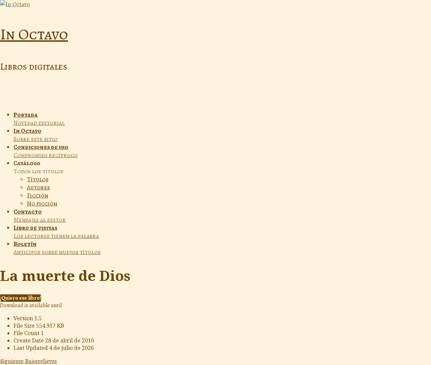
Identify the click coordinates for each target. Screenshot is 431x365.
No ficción (42, 203)
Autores (38, 187)
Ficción (37, 195)
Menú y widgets (44, 93)
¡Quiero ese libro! (20, 298)
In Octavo (34, 34)
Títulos (37, 179)
